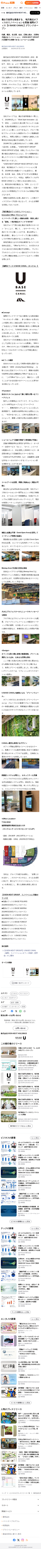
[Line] (20, 1011)
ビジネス (14, 993)
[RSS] (27, 1540)
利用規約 (5, 1525)
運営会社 (5, 1517)
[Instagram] (22, 1540)
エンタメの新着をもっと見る (20, 1403)
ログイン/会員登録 (32, 3)
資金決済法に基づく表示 (11, 1534)
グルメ (15, 8)
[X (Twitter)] (16, 1011)
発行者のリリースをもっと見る (20, 1126)
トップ (4, 1493)
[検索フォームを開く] (21, 2)
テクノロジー (24, 993)
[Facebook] (12, 1011)
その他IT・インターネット (10, 1006)
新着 (2, 8)
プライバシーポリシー (11, 1530)
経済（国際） (15, 1002)
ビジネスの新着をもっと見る (20, 1221)
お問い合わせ (20, 1028)
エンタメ (9, 8)
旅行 (21, 8)
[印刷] (25, 1011)
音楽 (23, 1006)
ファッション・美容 (30, 8)
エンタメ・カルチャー (9, 997)
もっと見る (35, 1138)
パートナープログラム (11, 1521)
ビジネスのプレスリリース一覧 (19, 1493)
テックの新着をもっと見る (20, 1312)
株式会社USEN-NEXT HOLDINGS (13, 46)
